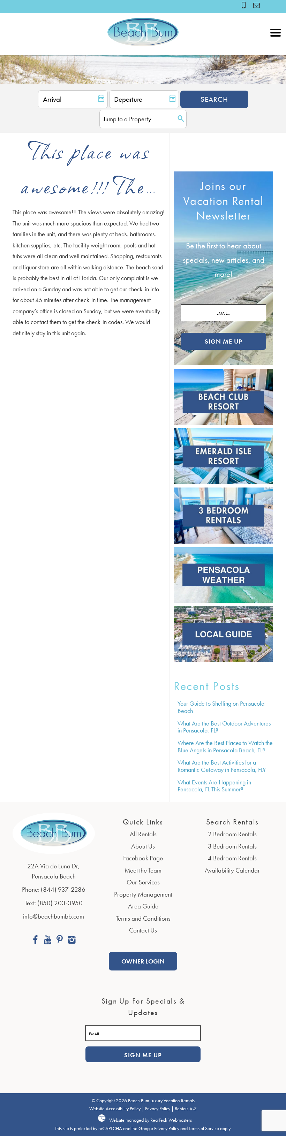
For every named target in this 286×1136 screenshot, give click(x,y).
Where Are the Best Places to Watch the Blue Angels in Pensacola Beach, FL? (225, 746)
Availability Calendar (232, 870)
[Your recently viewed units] (256, 5)
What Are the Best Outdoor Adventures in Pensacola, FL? (224, 727)
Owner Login (143, 961)
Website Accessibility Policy (115, 1109)
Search (214, 99)
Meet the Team (143, 870)
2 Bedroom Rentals (232, 834)
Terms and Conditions (143, 918)
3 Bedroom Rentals (232, 846)
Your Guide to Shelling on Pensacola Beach (221, 707)
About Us (143, 846)
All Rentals (143, 834)
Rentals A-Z (186, 1109)
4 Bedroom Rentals (232, 858)
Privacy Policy (157, 1109)
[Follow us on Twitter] (60, 941)
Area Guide (143, 906)
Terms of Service (204, 1128)
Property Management (143, 894)
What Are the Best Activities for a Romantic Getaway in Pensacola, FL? (222, 766)
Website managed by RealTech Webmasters (150, 1120)
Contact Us (143, 930)
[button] (275, 48)
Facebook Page (143, 858)
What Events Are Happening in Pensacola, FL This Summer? (214, 785)
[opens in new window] (35, 941)
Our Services (143, 882)
